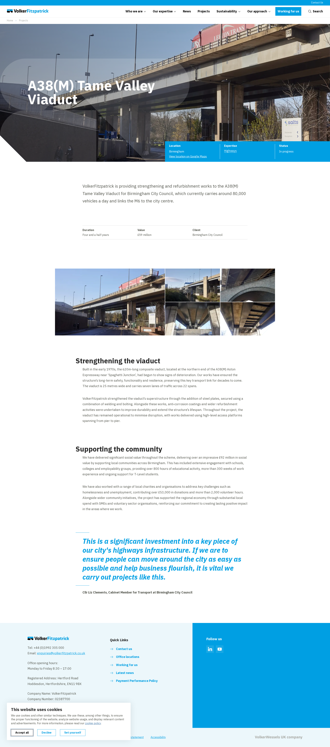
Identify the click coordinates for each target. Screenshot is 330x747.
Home (10, 20)
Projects (23, 20)
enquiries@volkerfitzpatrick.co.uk (61, 653)
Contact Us (317, 2)
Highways (230, 150)
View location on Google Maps (188, 156)
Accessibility (158, 737)
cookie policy (93, 723)
